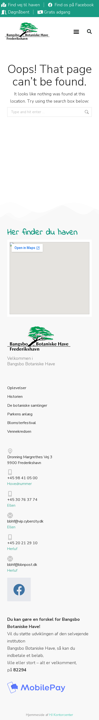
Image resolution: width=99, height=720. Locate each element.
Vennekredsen (19, 431)
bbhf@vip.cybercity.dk (25, 521)
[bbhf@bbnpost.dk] (10, 559)
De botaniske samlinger (27, 405)
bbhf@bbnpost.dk (22, 564)
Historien (15, 396)
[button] (76, 31)
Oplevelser (16, 388)
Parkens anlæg (19, 414)
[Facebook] (19, 589)
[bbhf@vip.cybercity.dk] (10, 515)
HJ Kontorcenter (61, 715)
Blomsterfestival (21, 423)
